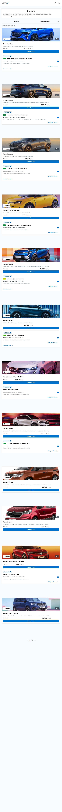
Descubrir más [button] (31, 51)
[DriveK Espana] (5, 3)
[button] (53, 66)
